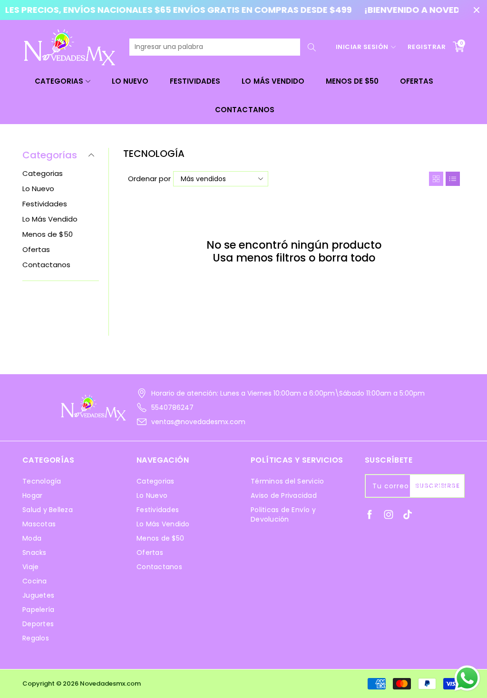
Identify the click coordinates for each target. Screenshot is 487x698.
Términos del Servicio (287, 481)
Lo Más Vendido (273, 81)
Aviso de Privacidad (284, 495)
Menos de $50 (352, 81)
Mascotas (39, 524)
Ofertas (416, 81)
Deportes (38, 624)
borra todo (346, 257)
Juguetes (38, 595)
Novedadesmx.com (110, 683)
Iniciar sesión (362, 46)
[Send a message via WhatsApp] (467, 678)
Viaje (30, 567)
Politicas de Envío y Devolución (283, 514)
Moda (31, 538)
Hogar (32, 495)
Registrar (427, 46)
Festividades (195, 81)
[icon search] (312, 47)
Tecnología (41, 481)
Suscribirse (437, 485)
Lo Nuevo (130, 81)
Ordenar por (149, 179)
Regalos (35, 638)
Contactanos (244, 110)
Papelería (38, 609)
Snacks (34, 552)
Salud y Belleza (47, 509)
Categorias (59, 81)
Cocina (34, 581)
